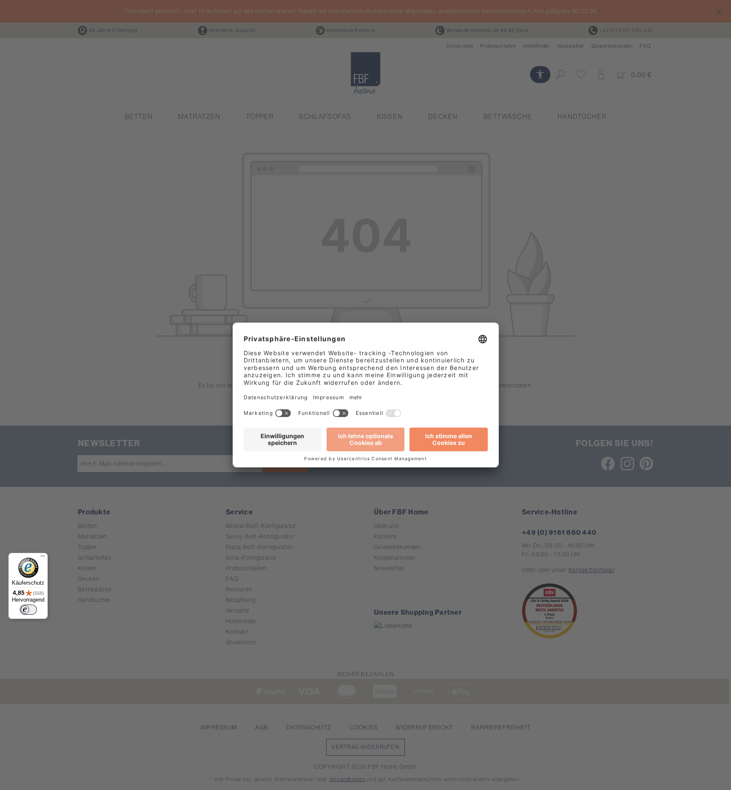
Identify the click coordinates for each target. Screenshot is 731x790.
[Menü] (43, 558)
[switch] (28, 610)
